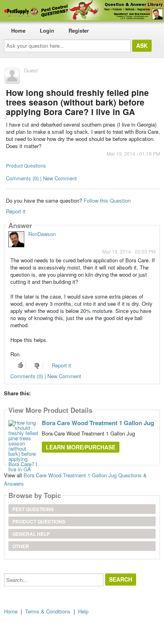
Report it (15, 211)
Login (47, 30)
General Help (31, 533)
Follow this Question (107, 200)
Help (83, 611)
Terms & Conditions (47, 611)
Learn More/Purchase (80, 447)
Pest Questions (33, 509)
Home (18, 30)
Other (20, 546)
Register (78, 30)
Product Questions (26, 165)
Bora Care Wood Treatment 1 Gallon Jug (98, 422)
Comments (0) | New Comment (41, 178)
